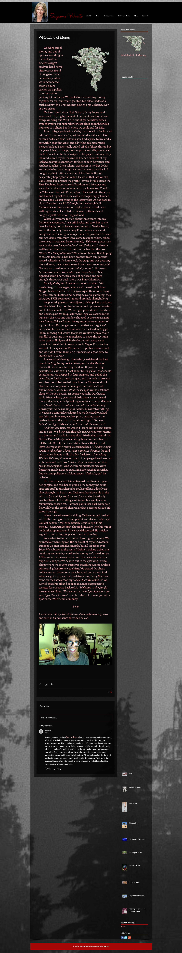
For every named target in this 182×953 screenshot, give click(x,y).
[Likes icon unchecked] (46, 768)
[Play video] (75, 644)
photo (123, 926)
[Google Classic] (129, 937)
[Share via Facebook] (40, 684)
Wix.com (106, 946)
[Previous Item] (125, 44)
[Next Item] (144, 44)
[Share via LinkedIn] (52, 684)
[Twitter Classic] (125, 937)
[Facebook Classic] (122, 937)
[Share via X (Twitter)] (46, 684)
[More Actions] (110, 731)
